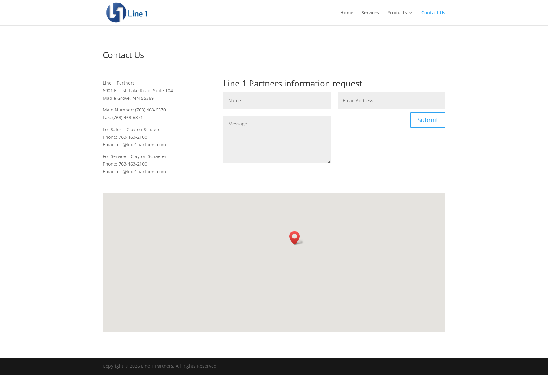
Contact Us (433, 13)
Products (397, 13)
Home (346, 13)
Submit (427, 120)
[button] (296, 238)
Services (370, 13)
